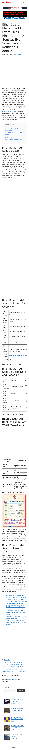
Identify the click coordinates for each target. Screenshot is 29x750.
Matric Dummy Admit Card (10, 111)
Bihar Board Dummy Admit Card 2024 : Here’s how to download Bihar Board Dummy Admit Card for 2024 (13, 664)
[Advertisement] (14, 72)
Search (6, 687)
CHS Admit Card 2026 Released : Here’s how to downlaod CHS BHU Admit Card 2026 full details (16, 601)
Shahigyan (6, 2)
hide (12, 124)
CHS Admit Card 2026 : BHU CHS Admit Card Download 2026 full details (16, 612)
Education (7, 660)
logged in (13, 679)
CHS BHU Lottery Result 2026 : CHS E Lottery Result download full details (15, 607)
